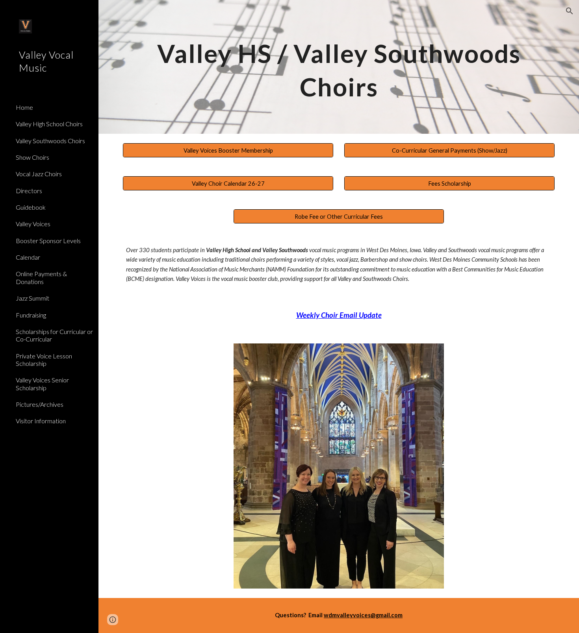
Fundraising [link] (31, 315)
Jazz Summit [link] (32, 298)
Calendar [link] (28, 257)
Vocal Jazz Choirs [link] (39, 173)
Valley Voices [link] (33, 223)
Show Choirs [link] (32, 157)
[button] (569, 11)
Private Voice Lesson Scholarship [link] (44, 359)
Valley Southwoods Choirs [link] (50, 140)
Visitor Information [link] (41, 420)
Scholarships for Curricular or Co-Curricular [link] (54, 335)
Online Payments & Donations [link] (41, 277)
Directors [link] (29, 190)
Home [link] (24, 107)
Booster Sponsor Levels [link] (48, 240)
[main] (339, 67)
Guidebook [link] (31, 207)
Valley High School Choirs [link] (49, 123)
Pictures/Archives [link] (39, 404)
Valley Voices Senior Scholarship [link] (42, 383)
